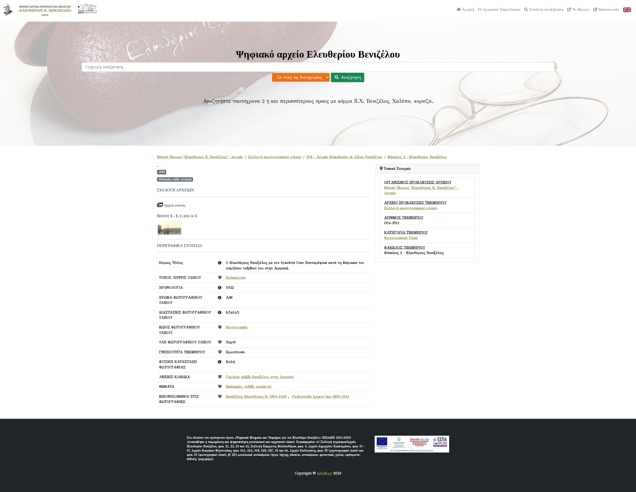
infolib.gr (324, 473)
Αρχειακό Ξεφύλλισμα (500, 9)
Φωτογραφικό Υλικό (401, 238)
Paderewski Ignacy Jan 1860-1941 (320, 396)
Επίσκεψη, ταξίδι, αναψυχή (248, 386)
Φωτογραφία (236, 327)
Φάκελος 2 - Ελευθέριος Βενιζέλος (417, 157)
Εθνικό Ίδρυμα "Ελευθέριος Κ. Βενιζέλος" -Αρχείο (200, 157)
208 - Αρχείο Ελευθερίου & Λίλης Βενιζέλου (344, 157)
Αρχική (467, 9)
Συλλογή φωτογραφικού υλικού (274, 157)
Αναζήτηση (350, 77)
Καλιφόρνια (236, 277)
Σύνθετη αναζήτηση (545, 9)
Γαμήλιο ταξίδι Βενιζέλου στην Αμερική (260, 377)
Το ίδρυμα (580, 9)
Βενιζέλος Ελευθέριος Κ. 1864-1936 (256, 396)
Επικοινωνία (608, 9)
